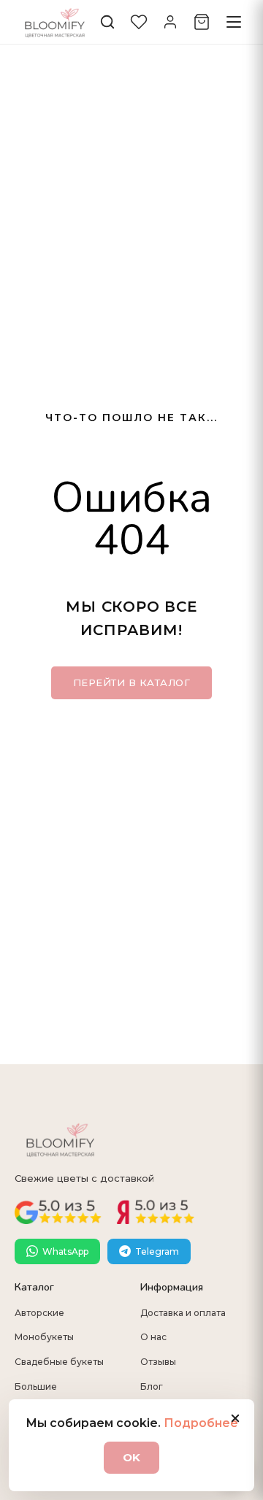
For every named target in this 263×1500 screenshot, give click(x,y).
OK (131, 1457)
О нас (153, 1336)
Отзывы (158, 1361)
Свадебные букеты (59, 1361)
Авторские (39, 1312)
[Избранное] (138, 21)
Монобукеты (44, 1336)
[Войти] (170, 22)
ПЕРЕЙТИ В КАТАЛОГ (132, 682)
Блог (151, 1386)
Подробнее (201, 1423)
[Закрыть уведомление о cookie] (235, 1418)
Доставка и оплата (183, 1312)
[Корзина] (201, 21)
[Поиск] (107, 22)
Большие (36, 1386)
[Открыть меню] (233, 21)
